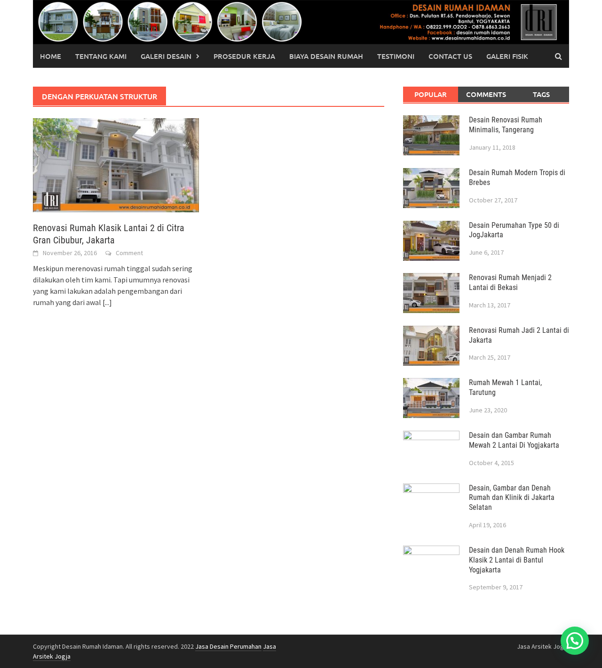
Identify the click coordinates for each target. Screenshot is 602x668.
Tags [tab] (541, 94)
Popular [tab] (430, 94)
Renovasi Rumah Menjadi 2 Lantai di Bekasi (510, 282)
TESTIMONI (395, 56)
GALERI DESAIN (166, 56)
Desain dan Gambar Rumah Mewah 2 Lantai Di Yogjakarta (514, 440)
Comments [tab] (486, 94)
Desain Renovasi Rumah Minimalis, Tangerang (505, 124)
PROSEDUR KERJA (244, 56)
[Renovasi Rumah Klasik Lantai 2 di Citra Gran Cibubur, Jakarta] (116, 164)
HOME (50, 56)
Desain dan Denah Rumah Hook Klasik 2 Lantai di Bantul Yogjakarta (516, 560)
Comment (129, 253)
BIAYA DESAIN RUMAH (326, 56)
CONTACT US (450, 56)
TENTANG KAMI (101, 56)
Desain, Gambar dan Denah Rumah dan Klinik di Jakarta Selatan (511, 497)
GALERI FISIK (507, 56)
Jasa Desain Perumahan (228, 646)
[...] (107, 302)
